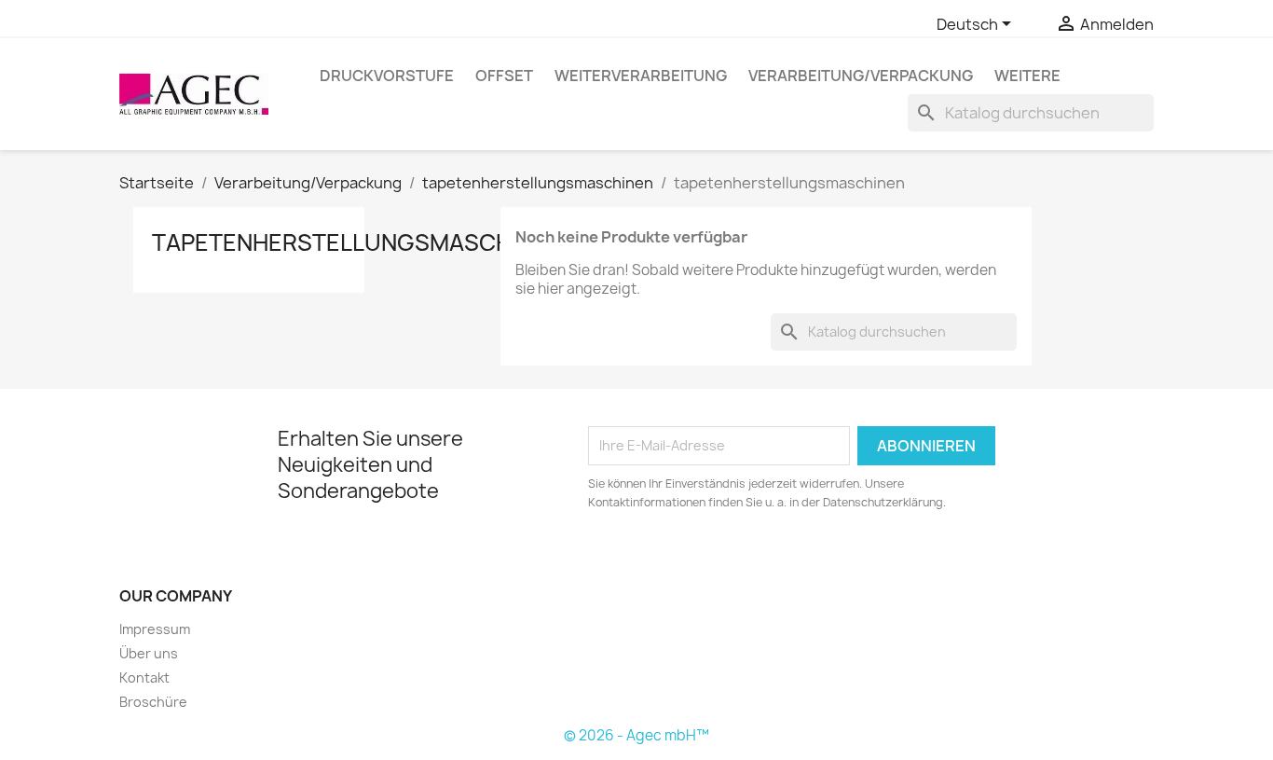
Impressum (154, 629)
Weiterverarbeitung (640, 75)
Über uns (148, 653)
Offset (504, 75)
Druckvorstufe (387, 75)
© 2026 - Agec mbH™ (636, 735)
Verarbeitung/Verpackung (860, 75)
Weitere (1027, 75)
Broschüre (153, 702)
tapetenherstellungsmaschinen (357, 242)
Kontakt (144, 677)
